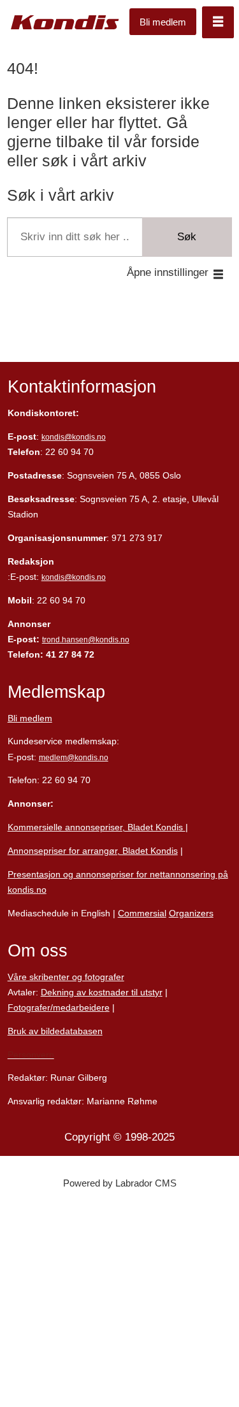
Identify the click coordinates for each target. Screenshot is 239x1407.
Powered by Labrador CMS (120, 1183)
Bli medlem (163, 22)
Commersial (142, 913)
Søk (186, 237)
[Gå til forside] (65, 22)
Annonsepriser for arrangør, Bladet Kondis (93, 851)
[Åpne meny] (218, 22)
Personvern (31, 1055)
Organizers (191, 913)
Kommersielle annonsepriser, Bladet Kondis (96, 827)
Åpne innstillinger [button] (167, 272)
